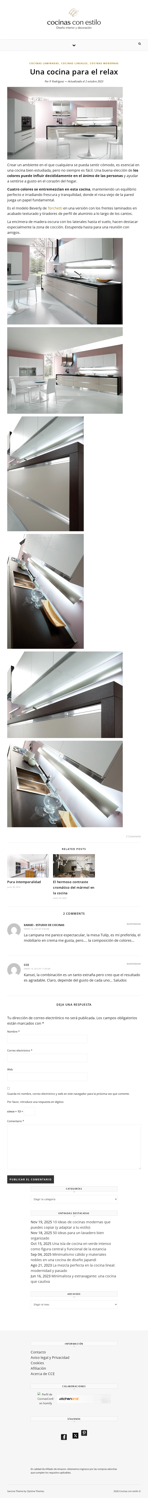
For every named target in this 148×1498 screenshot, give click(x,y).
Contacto (38, 1352)
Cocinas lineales (74, 63)
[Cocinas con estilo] (74, 18)
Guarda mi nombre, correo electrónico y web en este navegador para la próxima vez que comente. (68, 1093)
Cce (26, 965)
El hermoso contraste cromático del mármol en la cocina (73, 887)
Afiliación (38, 1368)
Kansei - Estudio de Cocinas (44, 925)
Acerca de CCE (43, 1373)
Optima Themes (35, 1491)
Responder (134, 923)
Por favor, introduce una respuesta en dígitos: (35, 1102)
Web (10, 1069)
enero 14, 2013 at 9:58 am (36, 928)
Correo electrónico (19, 1050)
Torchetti (55, 208)
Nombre (13, 1031)
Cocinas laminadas (44, 63)
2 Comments (133, 836)
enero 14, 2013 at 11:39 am (37, 968)
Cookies (37, 1362)
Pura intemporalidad (24, 882)
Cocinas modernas (104, 63)
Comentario (15, 1121)
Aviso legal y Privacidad (50, 1357)
